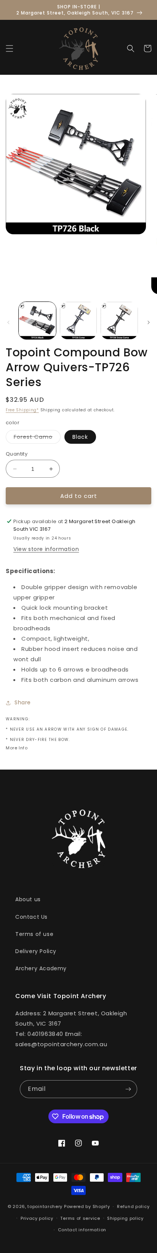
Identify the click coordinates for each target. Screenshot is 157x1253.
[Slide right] (148, 322)
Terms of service (80, 1218)
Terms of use (34, 934)
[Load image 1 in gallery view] (37, 320)
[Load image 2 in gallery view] (78, 320)
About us (28, 899)
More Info (16, 748)
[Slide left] (8, 322)
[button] (9, 48)
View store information (46, 549)
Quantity (16, 453)
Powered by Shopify (87, 1206)
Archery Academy (41, 968)
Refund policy (133, 1206)
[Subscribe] (128, 1089)
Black (80, 437)
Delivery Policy (35, 951)
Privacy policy (37, 1218)
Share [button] (22, 702)
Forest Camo (37, 438)
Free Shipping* (22, 410)
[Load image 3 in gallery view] (119, 320)
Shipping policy (125, 1218)
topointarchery (44, 1206)
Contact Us (31, 917)
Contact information (82, 1230)
